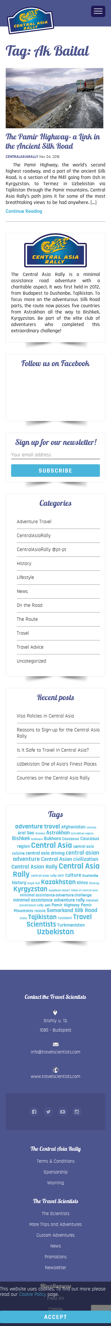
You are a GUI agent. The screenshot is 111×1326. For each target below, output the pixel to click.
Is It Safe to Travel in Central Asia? (53, 750)
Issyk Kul (33, 883)
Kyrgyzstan (30, 889)
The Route (27, 619)
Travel (23, 633)
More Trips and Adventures (55, 1224)
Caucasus (70, 839)
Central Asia (51, 845)
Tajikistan (42, 917)
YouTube (62, 1112)
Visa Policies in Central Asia (45, 716)
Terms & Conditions (56, 1161)
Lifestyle (25, 577)
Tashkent (65, 918)
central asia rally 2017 (47, 876)
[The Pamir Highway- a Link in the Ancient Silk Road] (54, 129)
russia (40, 911)
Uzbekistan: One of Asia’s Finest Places (57, 764)
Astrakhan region (82, 833)
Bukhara (52, 838)
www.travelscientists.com (55, 1076)
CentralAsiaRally (22, 157)
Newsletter (55, 1267)
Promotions (56, 1256)
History (24, 563)
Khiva (82, 882)
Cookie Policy (32, 1294)
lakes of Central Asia (84, 890)
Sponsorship (56, 1172)
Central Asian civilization (69, 859)
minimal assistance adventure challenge (55, 895)
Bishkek (21, 838)
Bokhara (37, 839)
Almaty (91, 827)
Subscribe (56, 470)
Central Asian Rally (34, 867)
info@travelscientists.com (55, 1051)
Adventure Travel (34, 521)
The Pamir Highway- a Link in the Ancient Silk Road (53, 141)
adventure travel (37, 826)
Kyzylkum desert (59, 890)
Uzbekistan (55, 932)
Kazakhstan (58, 882)
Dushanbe (90, 876)
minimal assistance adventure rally (49, 900)
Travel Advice (30, 647)
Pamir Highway (66, 905)
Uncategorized (31, 661)
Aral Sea (26, 833)
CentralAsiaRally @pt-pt (41, 549)
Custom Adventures (55, 1235)
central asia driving (45, 853)
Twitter (48, 1112)
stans (23, 918)
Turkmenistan (71, 925)
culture (73, 875)
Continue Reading (24, 211)
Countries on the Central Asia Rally (53, 778)
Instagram (77, 1112)
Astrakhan (58, 833)
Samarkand (60, 910)
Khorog (94, 883)
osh (47, 905)
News (22, 591)
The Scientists (55, 1213)
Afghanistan (73, 826)
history (19, 882)
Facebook (34, 1112)
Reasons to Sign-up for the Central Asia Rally (58, 733)
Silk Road (86, 910)
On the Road (29, 605)
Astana (40, 833)
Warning (55, 1182)
